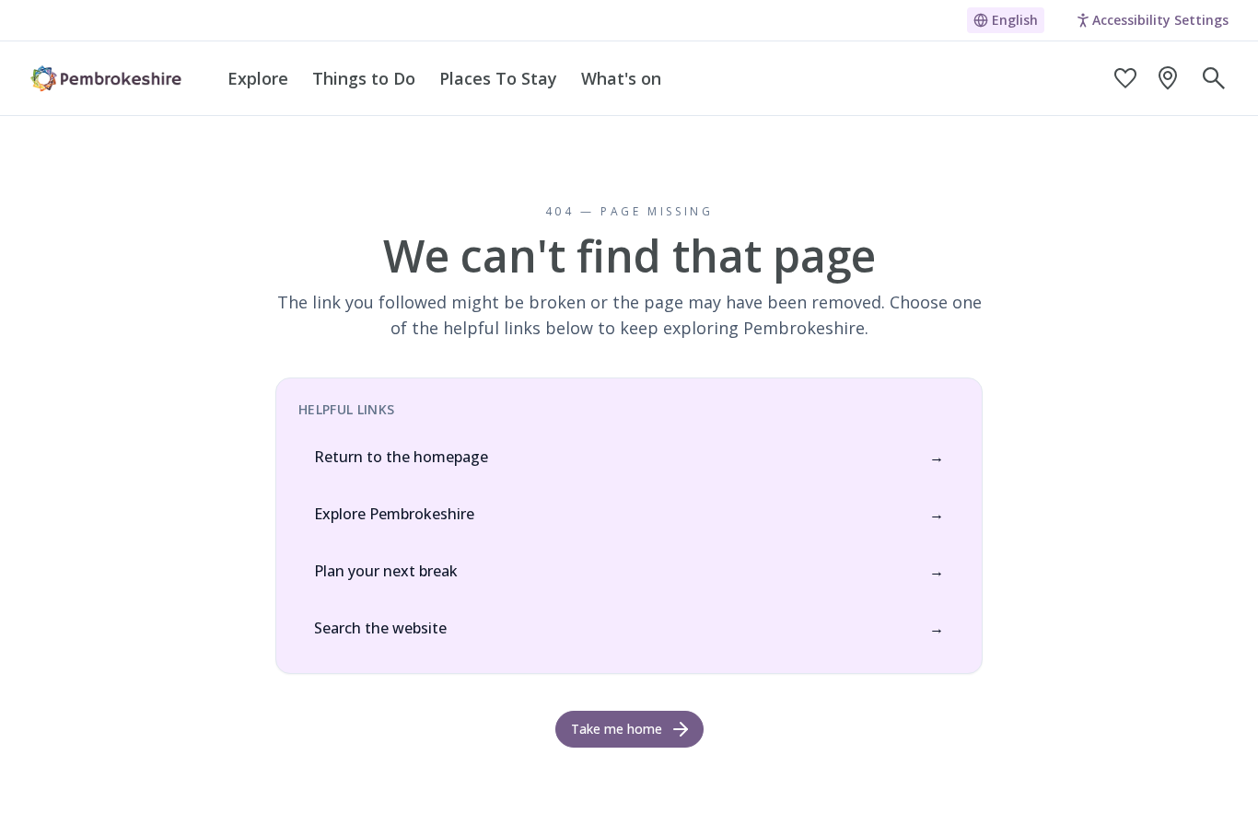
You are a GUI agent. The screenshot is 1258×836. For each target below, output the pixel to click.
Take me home (616, 728)
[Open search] (1214, 78)
